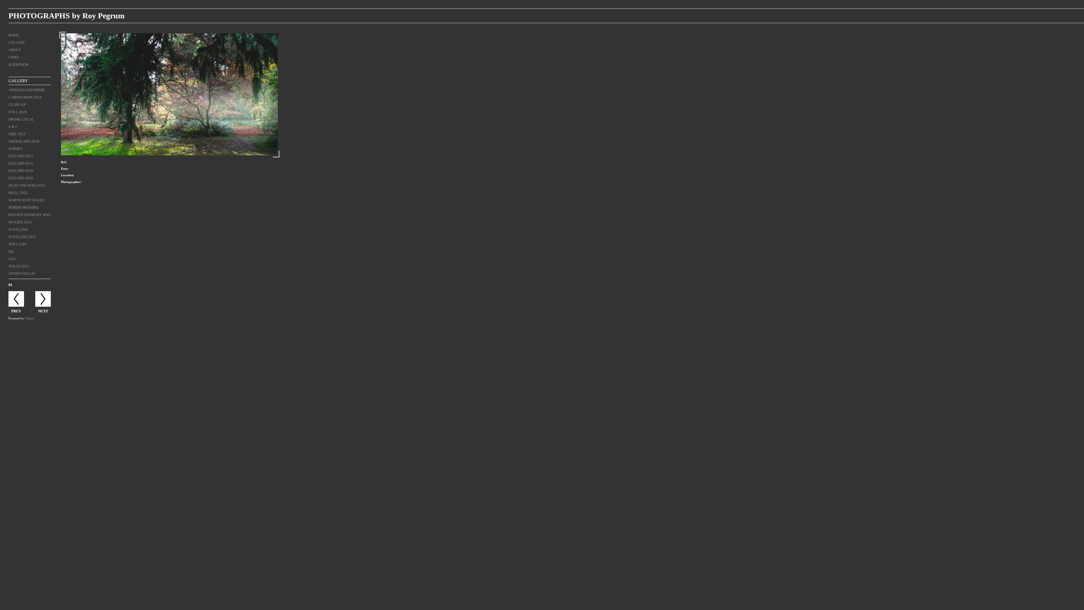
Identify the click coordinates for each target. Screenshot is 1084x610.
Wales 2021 (18, 266)
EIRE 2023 (16, 134)
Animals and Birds (26, 90)
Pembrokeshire (23, 207)
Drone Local (21, 119)
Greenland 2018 (23, 141)
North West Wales (26, 200)
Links (13, 57)
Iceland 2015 (20, 156)
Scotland (18, 229)
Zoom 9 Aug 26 (21, 273)
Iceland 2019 (20, 178)
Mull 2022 (18, 193)
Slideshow (18, 64)
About (14, 50)
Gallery (16, 42)
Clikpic (29, 318)
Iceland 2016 (20, 163)
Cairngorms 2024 (24, 97)
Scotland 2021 (22, 237)
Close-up (17, 105)
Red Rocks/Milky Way (29, 215)
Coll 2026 (17, 112)
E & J (12, 127)
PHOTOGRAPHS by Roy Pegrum (66, 15)
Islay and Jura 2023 (26, 185)
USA (12, 259)
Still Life (17, 244)
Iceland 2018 (20, 171)
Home (13, 35)
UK (11, 251)
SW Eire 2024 (20, 222)
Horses (15, 149)
